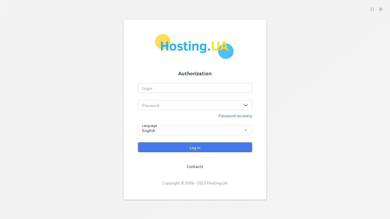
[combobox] (195, 130)
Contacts (195, 166)
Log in (195, 147)
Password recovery (235, 115)
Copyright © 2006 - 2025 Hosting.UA (195, 182)
